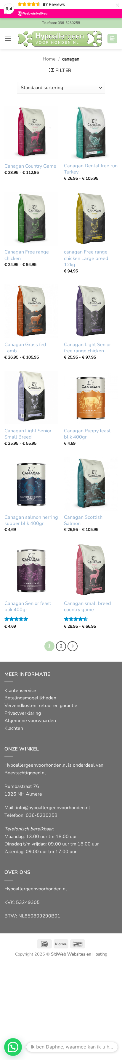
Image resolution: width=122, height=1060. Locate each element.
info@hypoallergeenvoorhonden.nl (53, 807)
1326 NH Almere (23, 794)
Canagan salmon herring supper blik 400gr (31, 520)
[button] (8, 38)
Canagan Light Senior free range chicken (87, 348)
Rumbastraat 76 (21, 786)
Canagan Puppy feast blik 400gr (87, 434)
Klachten (13, 728)
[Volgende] (73, 646)
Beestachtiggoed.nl (25, 773)
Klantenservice (20, 690)
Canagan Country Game (30, 166)
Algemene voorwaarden (30, 720)
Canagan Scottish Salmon (83, 520)
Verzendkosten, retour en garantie (40, 705)
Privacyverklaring (22, 713)
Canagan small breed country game (87, 607)
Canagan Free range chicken (26, 255)
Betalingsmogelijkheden (30, 698)
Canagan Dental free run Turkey (91, 169)
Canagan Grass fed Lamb (25, 348)
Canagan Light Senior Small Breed (28, 434)
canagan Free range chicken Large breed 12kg (86, 258)
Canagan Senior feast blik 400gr (27, 607)
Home (49, 59)
